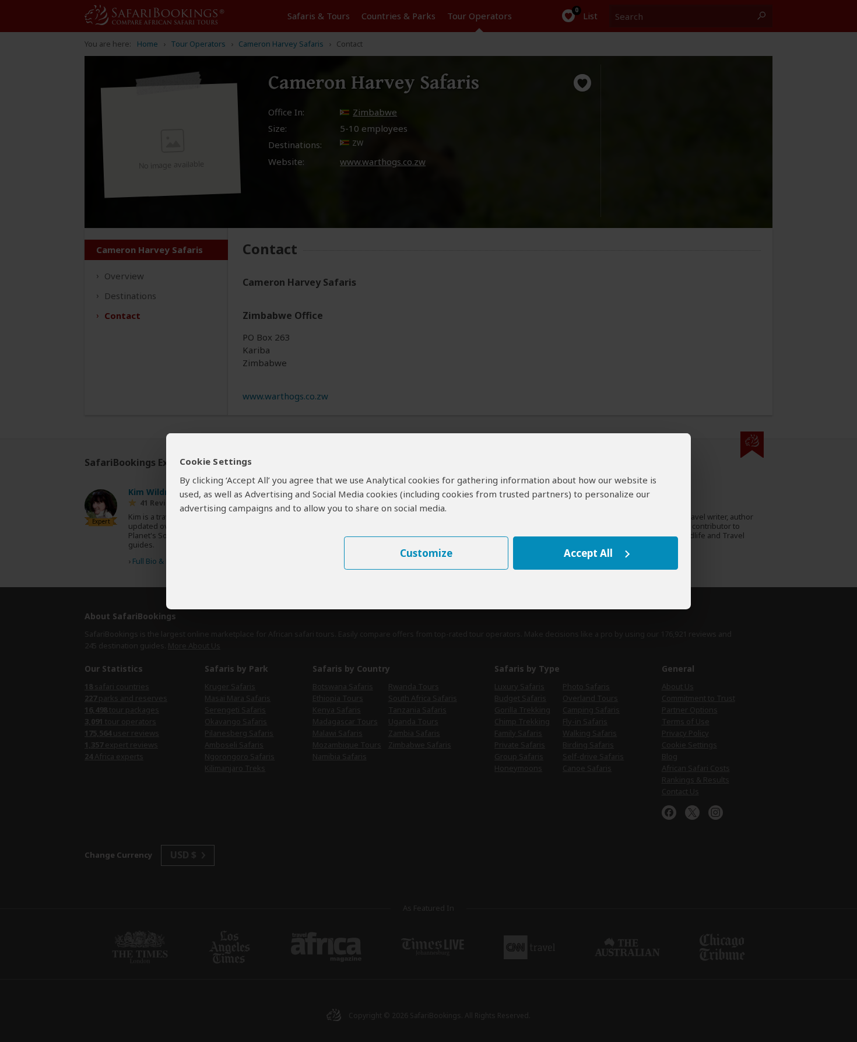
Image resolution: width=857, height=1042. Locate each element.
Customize (426, 553)
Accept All (588, 553)
